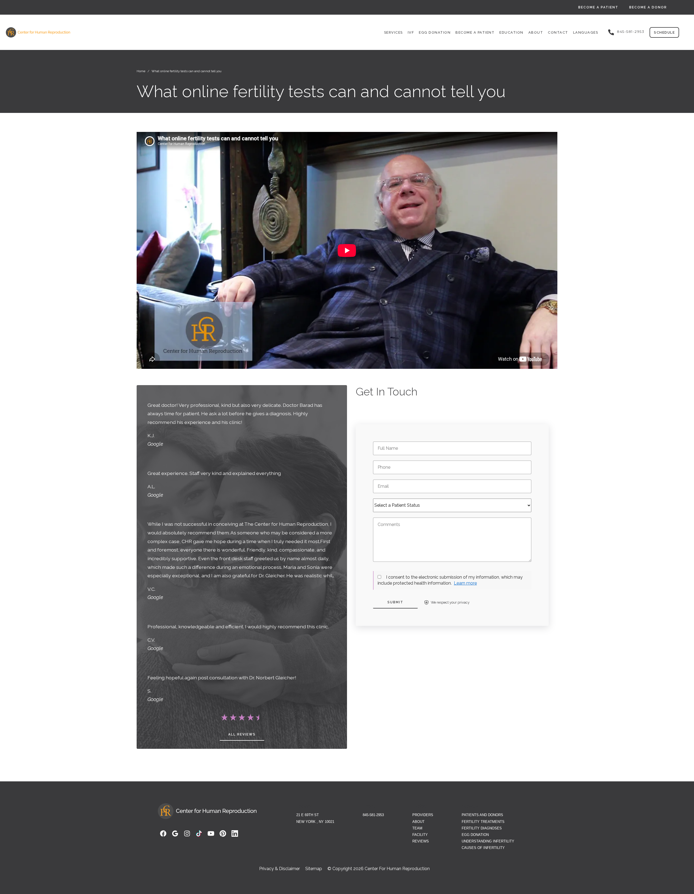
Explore (419, 806)
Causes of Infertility (483, 848)
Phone (369, 806)
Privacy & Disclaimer (279, 868)
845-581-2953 (630, 32)
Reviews (420, 841)
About (535, 32)
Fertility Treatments (483, 822)
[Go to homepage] (115, 32)
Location (304, 806)
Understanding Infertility (488, 841)
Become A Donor (648, 7)
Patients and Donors (482, 815)
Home (141, 71)
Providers (422, 815)
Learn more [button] (465, 583)
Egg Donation (435, 32)
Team (417, 828)
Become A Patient (598, 7)
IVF (411, 32)
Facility (420, 835)
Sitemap (313, 868)
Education (511, 32)
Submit (395, 602)
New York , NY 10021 (315, 822)
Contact (558, 32)
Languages (585, 32)
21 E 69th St (307, 815)
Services (393, 32)
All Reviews (242, 734)
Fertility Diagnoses (482, 828)
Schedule (664, 32)
